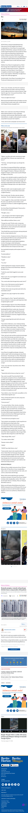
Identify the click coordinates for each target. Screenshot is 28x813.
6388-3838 (3, 790)
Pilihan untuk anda (5, 125)
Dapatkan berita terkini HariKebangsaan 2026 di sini (15, 10)
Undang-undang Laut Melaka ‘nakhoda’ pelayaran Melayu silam (11, 672)
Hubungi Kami (4, 768)
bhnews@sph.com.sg (8, 796)
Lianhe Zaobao (4, 803)
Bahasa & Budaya (5, 14)
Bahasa (3, 682)
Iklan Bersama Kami (5, 780)
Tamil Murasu (4, 806)
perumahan (8, 682)
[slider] (14, 729)
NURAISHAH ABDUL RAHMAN (9, 629)
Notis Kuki (3, 774)
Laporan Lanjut (14, 649)
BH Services (3, 776)
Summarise (5, 595)
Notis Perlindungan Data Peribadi (8, 773)
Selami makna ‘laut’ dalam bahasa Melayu (12, 677)
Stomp (2, 807)
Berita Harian (4, 805)
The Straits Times (5, 800)
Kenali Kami (3, 770)
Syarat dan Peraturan (5, 771)
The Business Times (5, 802)
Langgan (3, 779)
